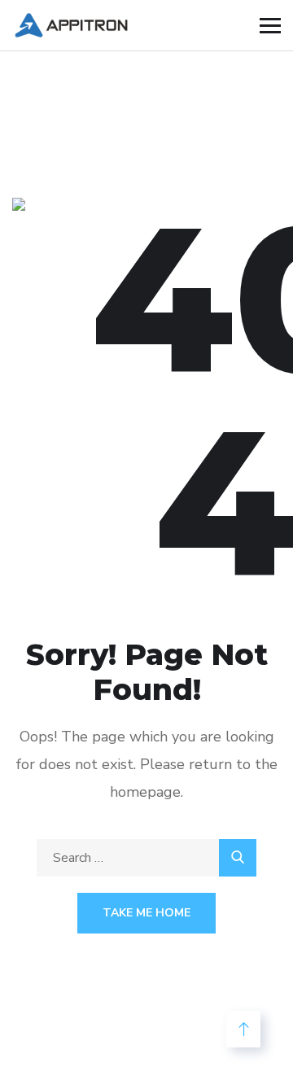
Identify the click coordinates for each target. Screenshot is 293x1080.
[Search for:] (146, 858)
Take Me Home (146, 912)
